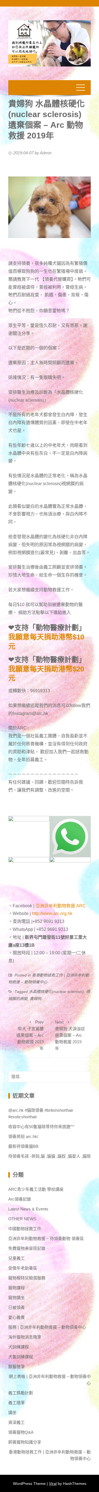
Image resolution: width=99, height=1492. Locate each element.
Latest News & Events (28, 1209)
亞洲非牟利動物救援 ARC (60, 905)
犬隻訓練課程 (20, 1356)
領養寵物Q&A (21, 1432)
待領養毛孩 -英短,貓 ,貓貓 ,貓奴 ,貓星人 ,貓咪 (49, 1156)
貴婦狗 (35, 998)
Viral (53, 1483)
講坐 (12, 1412)
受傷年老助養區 (22, 1268)
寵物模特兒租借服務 (26, 1278)
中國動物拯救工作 (24, 1228)
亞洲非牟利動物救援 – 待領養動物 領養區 (46, 1238)
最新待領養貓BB (23, 1146)
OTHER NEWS (22, 1218)
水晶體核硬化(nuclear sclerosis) (56, 991)
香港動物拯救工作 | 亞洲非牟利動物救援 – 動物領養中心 (50, 1455)
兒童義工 (16, 1258)
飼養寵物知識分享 (24, 1442)
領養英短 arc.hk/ (23, 1136)
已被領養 (16, 1307)
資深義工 (16, 1422)
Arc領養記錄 (19, 1199)
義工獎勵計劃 (20, 1392)
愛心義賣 (16, 1317)
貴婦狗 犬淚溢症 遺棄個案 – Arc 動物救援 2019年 (70, 1035)
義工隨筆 (16, 1402)
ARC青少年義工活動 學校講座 (36, 1189)
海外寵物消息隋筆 (24, 1337)
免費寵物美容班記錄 (26, 1248)
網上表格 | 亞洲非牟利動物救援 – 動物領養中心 (50, 1379)
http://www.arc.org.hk (52, 913)
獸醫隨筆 (16, 1366)
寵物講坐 (16, 1297)
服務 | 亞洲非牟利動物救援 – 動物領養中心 (47, 1327)
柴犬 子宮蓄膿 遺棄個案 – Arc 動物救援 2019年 (30, 1035)
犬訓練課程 (18, 1347)
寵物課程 (16, 1287)
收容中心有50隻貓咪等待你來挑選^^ (41, 1126)
